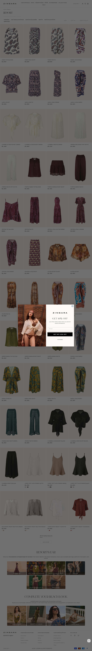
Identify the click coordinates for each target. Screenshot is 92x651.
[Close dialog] (72, 306)
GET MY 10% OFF (60, 334)
